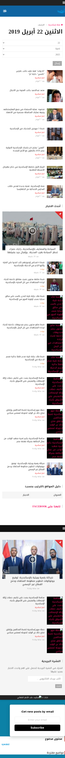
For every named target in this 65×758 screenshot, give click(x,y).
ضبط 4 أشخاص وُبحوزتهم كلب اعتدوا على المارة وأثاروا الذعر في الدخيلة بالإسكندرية (23, 263)
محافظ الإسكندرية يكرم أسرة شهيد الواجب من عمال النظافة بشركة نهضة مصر (24, 439)
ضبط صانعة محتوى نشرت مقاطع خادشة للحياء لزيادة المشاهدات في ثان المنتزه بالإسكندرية (24, 280)
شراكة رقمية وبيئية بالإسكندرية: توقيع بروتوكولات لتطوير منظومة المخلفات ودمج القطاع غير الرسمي (25, 466)
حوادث (42, 269)
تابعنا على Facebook (46, 506)
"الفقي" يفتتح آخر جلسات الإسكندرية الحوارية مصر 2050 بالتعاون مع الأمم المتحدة (25, 149)
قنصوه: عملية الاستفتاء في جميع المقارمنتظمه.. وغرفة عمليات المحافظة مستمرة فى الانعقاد (23, 110)
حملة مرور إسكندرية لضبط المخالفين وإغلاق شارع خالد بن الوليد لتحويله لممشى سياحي (25, 411)
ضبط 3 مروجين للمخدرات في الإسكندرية (27, 129)
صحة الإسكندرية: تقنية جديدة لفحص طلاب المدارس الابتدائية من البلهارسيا (26, 187)
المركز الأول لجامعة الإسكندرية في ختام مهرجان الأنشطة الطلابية (23, 168)
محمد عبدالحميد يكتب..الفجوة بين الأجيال (27, 90)
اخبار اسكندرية (39, 78)
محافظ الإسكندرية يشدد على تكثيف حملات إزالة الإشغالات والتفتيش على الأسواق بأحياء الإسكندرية (23, 381)
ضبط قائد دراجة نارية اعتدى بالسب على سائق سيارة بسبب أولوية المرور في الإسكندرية (24, 297)
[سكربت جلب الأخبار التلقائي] (29, 697)
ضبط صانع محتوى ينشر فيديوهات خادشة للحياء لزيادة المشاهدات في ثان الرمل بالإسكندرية (23, 326)
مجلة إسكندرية (54, 25)
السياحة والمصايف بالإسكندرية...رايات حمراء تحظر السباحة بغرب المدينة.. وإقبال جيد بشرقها (32, 251)
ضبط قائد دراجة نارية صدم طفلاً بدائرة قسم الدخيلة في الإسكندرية (25, 358)
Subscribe (37, 727)
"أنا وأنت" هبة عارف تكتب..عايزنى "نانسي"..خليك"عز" (30, 72)
